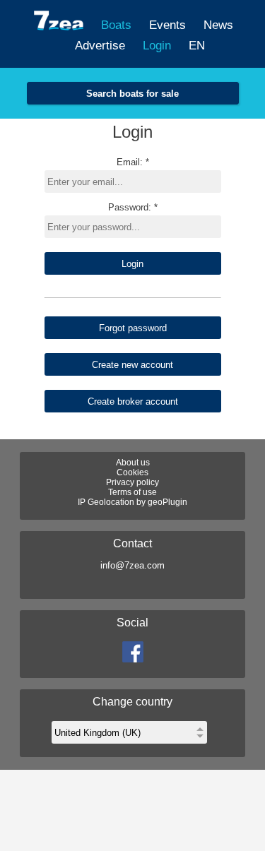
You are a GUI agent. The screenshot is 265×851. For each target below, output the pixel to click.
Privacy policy (132, 482)
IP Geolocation (106, 502)
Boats (116, 25)
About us (133, 463)
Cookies (132, 472)
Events (167, 25)
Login (157, 45)
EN (197, 45)
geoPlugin (167, 502)
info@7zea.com (132, 565)
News (218, 25)
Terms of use (132, 492)
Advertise (100, 45)
